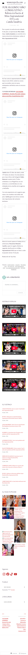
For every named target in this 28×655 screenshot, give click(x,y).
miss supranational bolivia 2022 (13, 268)
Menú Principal (3, 3)
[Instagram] (4, 574)
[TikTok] (11, 574)
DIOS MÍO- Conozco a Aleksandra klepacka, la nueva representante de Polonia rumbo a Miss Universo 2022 (21, 624)
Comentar (20, 292)
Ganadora (17, 264)
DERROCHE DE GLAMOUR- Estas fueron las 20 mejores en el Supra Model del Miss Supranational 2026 (12, 458)
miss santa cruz (11, 266)
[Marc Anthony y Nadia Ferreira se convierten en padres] (20, 546)
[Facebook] (8, 574)
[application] (14, 311)
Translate (13, 590)
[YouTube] (15, 574)
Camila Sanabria (10, 264)
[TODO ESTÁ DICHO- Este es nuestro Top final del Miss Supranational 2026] (8, 501)
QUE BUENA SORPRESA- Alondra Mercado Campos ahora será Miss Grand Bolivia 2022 (13, 94)
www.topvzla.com (15, 2)
